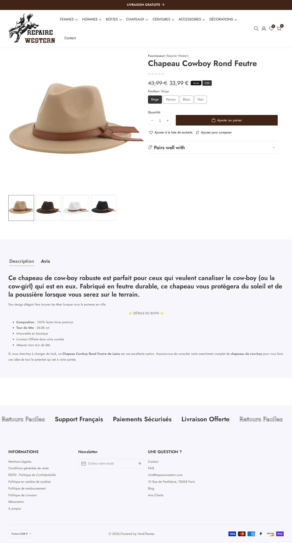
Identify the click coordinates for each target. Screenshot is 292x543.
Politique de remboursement (27, 488)
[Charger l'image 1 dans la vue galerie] (21, 208)
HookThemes (145, 533)
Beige (156, 100)
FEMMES (67, 19)
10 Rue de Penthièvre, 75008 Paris (171, 481)
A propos (14, 508)
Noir (202, 100)
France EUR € (20, 534)
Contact (70, 38)
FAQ (151, 468)
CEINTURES (161, 19)
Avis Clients (155, 495)
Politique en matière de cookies (29, 481)
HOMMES (90, 19)
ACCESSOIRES (190, 19)
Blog (151, 488)
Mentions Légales (19, 461)
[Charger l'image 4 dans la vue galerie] (104, 208)
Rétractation (16, 501)
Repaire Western (178, 55)
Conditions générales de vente (28, 468)
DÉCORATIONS (221, 19)
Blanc (188, 100)
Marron (172, 100)
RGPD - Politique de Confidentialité (32, 475)
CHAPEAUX (135, 19)
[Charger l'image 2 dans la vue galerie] (49, 208)
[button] (213, 147)
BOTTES (112, 19)
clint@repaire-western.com (165, 475)
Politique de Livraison (22, 495)
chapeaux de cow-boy (246, 353)
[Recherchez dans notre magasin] (257, 28)
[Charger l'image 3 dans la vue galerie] (76, 208)
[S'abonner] (139, 463)
